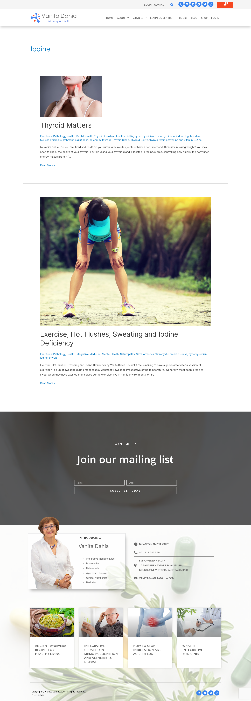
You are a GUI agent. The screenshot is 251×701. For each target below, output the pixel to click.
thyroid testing (158, 140)
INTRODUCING (90, 538)
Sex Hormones (145, 354)
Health (70, 136)
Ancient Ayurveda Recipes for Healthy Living (50, 650)
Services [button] (138, 17)
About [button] (121, 17)
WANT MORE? (125, 444)
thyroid (106, 140)
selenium (95, 140)
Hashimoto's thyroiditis (119, 136)
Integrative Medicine (88, 354)
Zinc (198, 140)
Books (183, 17)
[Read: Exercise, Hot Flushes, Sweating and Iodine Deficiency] (125, 261)
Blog (194, 17)
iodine (180, 136)
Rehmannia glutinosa (75, 140)
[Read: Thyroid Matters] (71, 96)
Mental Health (84, 136)
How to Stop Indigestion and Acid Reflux (147, 650)
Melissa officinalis (51, 140)
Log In (215, 17)
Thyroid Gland (120, 140)
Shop (204, 17)
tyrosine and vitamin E (181, 140)
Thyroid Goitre (139, 140)
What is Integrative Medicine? (192, 650)
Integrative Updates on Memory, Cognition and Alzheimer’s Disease (101, 654)
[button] (172, 5)
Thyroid (98, 136)
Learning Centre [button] (161, 17)
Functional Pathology (52, 136)
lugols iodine (192, 136)
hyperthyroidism (145, 136)
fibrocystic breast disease (171, 354)
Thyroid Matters (66, 125)
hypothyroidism (165, 136)
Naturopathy (127, 354)
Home (109, 17)
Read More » (47, 165)
